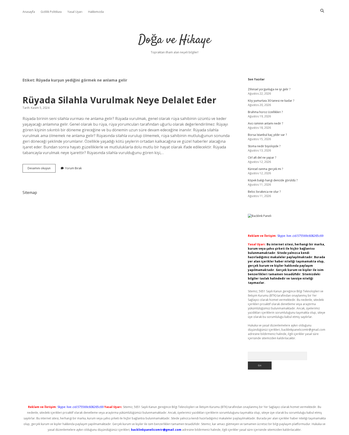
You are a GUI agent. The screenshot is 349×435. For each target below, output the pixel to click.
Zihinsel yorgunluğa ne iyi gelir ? (269, 89)
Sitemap (30, 192)
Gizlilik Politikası (51, 12)
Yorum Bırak (73, 168)
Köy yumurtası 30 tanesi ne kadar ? (271, 101)
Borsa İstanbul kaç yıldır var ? (267, 135)
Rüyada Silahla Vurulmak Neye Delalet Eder (119, 100)
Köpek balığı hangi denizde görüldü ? (272, 180)
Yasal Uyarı (74, 12)
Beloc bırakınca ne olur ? (264, 192)
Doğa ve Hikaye (174, 40)
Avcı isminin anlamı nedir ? (265, 123)
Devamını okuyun (42, 169)
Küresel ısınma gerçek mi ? (265, 169)
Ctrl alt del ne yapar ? (262, 158)
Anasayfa (29, 12)
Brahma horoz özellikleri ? (265, 112)
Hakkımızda (96, 12)
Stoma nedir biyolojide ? (264, 146)
